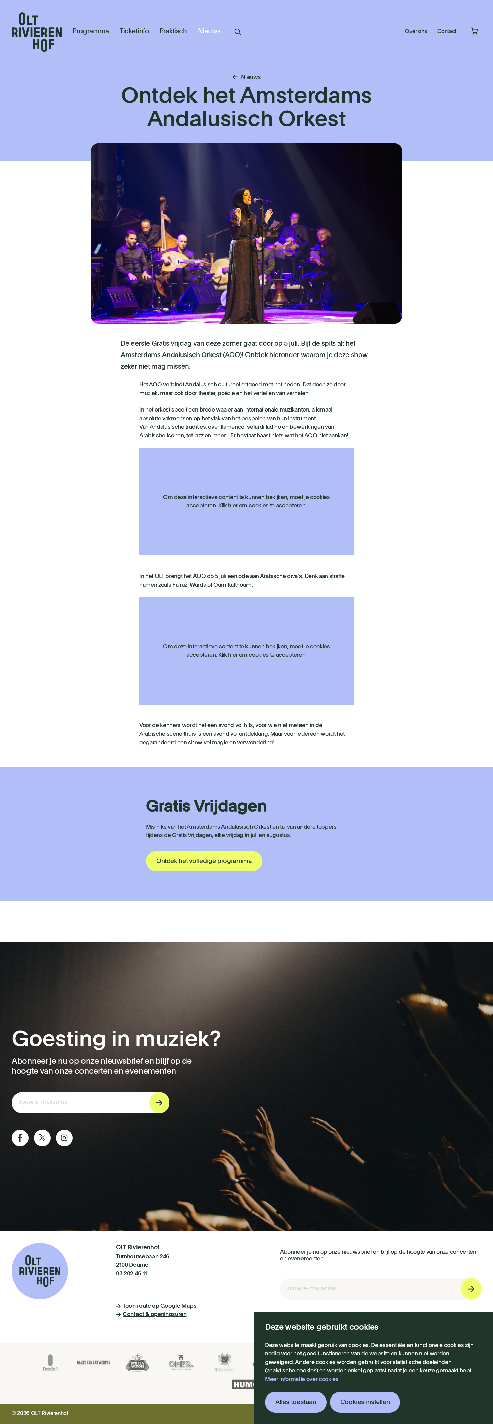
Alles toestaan (295, 1402)
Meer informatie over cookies (301, 1379)
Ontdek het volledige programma (204, 861)
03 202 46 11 (131, 1274)
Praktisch (173, 31)
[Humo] (246, 1384)
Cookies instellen (365, 1402)
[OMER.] (181, 1362)
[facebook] (20, 1138)
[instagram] (64, 1138)
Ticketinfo (134, 31)
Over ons (416, 31)
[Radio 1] (50, 1362)
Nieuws (209, 31)
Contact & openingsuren (155, 1314)
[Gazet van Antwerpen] (94, 1362)
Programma (91, 31)
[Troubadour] (224, 1362)
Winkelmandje (474, 31)
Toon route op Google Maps (160, 1306)
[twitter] (42, 1138)
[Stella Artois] (137, 1362)
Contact (446, 31)
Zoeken (238, 32)
